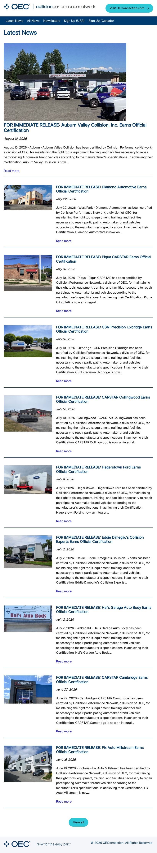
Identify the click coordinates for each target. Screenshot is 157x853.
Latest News (14, 21)
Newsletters (51, 21)
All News (33, 21)
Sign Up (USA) (74, 21)
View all (78, 822)
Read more (11, 171)
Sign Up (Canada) (101, 21)
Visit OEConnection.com (127, 8)
